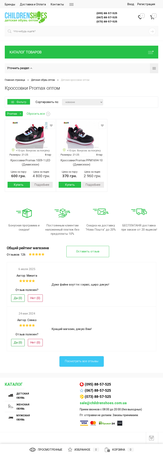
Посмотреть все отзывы (81, 361)
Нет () (35, 298)
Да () (18, 298)
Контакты (57, 4)
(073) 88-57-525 (98, 396)
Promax (12, 113)
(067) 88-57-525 (98, 390)
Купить (18, 184)
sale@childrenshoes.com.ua (103, 403)
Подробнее (41, 185)
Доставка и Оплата (33, 4)
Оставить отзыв (87, 251)
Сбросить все (36, 113)
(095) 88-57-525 (98, 384)
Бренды (10, 4)
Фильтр (21, 102)
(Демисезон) (30, 164)
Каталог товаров (26, 52)
